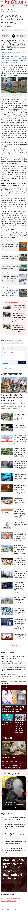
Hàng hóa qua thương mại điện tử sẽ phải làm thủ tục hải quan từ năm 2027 (20, 562)
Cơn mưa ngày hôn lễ (11, 761)
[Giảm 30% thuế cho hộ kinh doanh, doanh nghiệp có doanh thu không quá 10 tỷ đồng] (7, 488)
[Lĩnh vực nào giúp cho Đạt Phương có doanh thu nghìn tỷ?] (6, 306)
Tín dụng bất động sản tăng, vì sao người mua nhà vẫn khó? (12, 398)
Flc (3, 343)
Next (25, 793)
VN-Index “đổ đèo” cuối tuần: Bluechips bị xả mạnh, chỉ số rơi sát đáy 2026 (14, 61)
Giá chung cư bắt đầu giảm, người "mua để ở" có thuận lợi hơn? (19, 600)
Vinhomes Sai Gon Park (12, 909)
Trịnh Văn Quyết (9, 340)
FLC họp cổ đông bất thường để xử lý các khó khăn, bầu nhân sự (10, 293)
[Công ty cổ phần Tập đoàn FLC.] (14, 85)
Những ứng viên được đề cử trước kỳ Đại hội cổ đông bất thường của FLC (10, 278)
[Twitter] (13, 36)
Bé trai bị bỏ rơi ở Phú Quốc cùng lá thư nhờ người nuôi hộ (15, 818)
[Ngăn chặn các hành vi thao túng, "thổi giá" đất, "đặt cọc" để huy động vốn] (7, 574)
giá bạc (4, 907)
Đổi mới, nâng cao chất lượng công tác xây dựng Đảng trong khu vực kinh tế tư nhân (20, 536)
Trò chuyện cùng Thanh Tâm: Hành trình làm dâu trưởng (13, 766)
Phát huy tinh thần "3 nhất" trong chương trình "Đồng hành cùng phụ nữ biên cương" (20, 727)
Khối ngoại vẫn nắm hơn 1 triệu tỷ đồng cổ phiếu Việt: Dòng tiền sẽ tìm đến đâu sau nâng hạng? (20, 465)
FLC (6, 71)
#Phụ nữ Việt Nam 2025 (8, 901)
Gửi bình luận (22, 362)
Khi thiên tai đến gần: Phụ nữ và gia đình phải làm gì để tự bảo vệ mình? (15, 850)
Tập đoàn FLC (12, 194)
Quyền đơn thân (10, 757)
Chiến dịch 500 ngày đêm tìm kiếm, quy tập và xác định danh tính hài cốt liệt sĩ (13, 869)
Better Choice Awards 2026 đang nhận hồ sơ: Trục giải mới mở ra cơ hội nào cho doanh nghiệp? (20, 587)
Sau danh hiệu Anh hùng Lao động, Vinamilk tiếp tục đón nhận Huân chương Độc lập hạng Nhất (20, 624)
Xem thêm (14, 646)
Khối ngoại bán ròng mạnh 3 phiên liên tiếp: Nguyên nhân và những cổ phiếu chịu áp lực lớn (14, 57)
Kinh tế (10, 9)
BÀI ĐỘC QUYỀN (10, 773)
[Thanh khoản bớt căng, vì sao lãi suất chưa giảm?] (7, 428)
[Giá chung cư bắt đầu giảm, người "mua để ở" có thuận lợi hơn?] (7, 600)
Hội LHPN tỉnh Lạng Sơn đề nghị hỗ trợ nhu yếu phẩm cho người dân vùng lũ (14, 663)
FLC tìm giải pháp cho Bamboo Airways (10, 267)
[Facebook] (6, 36)
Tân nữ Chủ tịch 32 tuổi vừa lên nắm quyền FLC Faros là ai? (10, 246)
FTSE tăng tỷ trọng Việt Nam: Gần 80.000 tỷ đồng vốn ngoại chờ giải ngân (20, 477)
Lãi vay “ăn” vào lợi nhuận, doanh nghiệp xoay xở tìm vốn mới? (20, 417)
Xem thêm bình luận (7, 368)
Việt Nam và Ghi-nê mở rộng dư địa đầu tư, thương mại (20, 636)
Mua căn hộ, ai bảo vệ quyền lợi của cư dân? (14, 835)
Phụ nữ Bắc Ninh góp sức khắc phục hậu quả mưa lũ (14, 682)
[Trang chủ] (2, 6)
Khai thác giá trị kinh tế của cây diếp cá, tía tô (20, 524)
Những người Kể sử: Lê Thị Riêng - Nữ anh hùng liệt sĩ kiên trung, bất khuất (13, 709)
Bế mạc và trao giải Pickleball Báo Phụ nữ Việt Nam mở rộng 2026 (14, 804)
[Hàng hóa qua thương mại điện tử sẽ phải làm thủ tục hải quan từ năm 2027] (7, 561)
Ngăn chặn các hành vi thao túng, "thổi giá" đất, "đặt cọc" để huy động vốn (20, 574)
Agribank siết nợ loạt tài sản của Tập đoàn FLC (10, 257)
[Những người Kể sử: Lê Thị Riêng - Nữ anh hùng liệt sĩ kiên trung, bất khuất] (14, 697)
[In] (21, 36)
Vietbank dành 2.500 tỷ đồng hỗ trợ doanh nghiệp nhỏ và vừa (20, 501)
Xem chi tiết (9, 889)
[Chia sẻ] (17, 36)
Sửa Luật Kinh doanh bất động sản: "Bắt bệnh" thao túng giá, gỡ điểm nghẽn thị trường (20, 549)
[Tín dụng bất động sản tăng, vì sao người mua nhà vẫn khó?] (14, 385)
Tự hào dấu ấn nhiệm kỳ (6, 723)
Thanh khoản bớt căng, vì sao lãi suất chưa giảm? (20, 427)
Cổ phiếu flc (19, 340)
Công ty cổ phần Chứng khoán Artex (15, 343)
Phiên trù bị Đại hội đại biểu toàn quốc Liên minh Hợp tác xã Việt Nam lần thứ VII (14, 676)
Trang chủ (3, 9)
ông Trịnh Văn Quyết (15, 234)
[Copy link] (24, 36)
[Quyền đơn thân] (14, 748)
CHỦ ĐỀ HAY (7, 894)
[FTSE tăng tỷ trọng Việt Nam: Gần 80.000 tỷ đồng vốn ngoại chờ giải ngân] (7, 477)
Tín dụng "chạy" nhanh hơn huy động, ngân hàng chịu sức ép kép (19, 611)
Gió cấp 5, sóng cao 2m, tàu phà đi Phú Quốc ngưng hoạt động (13, 657)
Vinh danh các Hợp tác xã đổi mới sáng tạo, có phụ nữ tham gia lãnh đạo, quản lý (20, 439)
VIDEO (5, 687)
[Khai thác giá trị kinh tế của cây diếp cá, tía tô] (7, 525)
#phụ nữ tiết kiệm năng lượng (10, 898)
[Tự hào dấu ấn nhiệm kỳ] (7, 717)
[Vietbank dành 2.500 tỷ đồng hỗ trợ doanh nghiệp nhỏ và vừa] (7, 501)
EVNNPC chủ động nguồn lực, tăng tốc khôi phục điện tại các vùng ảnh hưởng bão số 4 (20, 452)
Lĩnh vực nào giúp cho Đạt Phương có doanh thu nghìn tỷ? (14, 53)
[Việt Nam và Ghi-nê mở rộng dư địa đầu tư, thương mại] (7, 636)
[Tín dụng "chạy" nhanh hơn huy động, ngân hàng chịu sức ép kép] (7, 611)
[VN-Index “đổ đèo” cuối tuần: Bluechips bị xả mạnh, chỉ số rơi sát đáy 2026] (6, 326)
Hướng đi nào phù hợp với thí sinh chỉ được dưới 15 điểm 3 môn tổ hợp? (15, 827)
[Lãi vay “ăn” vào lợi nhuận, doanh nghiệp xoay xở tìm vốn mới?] (7, 417)
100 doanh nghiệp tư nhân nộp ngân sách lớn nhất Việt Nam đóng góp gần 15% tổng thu (20, 513)
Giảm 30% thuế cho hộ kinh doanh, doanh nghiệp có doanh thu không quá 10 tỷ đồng (20, 489)
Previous (2, 793)
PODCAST (7, 738)
